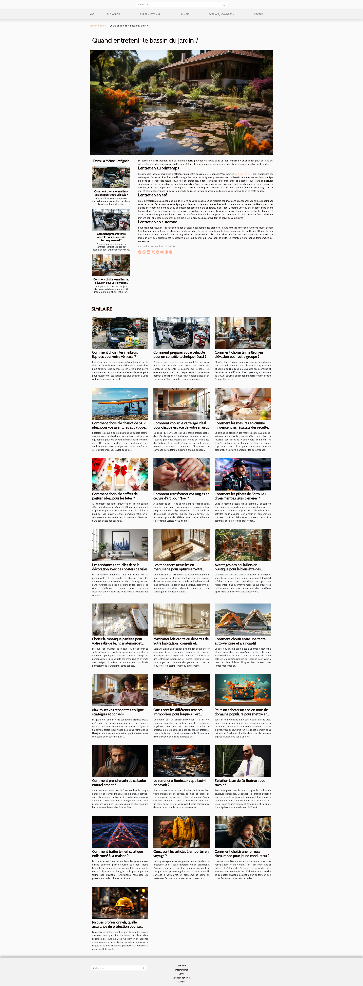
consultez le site (243, 174)
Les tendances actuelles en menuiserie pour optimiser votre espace (177, 569)
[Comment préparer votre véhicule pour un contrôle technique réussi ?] (111, 220)
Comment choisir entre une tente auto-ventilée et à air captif (240, 641)
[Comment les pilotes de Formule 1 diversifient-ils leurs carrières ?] (243, 474)
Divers (258, 14)
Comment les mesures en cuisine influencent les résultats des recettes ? (242, 427)
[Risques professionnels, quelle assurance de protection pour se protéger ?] (120, 902)
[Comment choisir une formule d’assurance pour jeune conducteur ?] (243, 831)
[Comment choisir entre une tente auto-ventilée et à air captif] (243, 619)
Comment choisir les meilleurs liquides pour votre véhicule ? (111, 193)
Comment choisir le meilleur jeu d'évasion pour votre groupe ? (111, 281)
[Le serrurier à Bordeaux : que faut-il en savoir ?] (181, 760)
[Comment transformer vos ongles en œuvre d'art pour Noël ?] (181, 474)
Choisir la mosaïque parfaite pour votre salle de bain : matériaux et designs (117, 643)
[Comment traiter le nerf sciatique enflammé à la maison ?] (120, 831)
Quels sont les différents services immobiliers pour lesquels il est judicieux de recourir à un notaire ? (179, 714)
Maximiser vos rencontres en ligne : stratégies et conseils (118, 712)
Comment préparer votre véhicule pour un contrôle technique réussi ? (111, 237)
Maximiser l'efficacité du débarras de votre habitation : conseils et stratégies (181, 643)
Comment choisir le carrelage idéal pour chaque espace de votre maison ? (181, 427)
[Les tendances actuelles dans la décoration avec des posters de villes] (120, 545)
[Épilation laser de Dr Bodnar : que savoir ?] (243, 760)
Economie (113, 14)
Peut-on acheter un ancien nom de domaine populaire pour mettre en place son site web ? (241, 714)
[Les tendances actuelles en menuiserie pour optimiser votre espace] (181, 545)
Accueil (93, 25)
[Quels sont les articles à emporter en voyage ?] (181, 831)
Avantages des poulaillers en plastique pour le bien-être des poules (238, 569)
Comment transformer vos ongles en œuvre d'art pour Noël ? (181, 496)
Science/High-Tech (221, 14)
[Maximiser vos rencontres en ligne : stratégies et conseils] (120, 690)
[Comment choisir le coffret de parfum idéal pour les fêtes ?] (120, 474)
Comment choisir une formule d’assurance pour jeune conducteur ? (242, 853)
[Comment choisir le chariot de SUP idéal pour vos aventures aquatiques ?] (120, 403)
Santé (185, 14)
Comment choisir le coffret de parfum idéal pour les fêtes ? (115, 496)
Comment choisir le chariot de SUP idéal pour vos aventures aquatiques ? (119, 427)
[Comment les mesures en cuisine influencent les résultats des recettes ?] (243, 403)
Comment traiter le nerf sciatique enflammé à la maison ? (117, 853)
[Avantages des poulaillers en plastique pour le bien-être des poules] (243, 545)
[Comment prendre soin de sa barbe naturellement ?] (120, 760)
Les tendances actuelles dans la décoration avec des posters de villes (119, 567)
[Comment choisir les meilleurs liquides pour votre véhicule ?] (111, 177)
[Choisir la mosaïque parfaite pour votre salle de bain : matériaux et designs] (120, 619)
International (150, 14)
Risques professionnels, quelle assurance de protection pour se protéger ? (116, 926)
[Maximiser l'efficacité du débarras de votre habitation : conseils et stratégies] (181, 619)
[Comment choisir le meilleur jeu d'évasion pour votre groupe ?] (111, 265)
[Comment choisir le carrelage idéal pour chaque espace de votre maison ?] (181, 403)
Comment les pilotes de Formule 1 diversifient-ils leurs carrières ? (240, 496)
